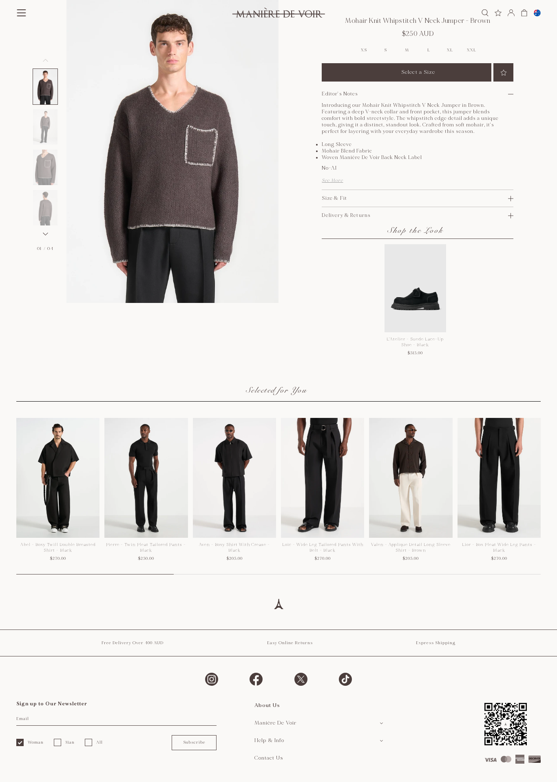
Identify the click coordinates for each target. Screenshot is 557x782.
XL (450, 50)
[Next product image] (45, 234)
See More (332, 180)
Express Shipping (435, 643)
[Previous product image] (45, 60)
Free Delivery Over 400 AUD (133, 643)
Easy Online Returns (290, 643)
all (99, 742)
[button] (45, 86)
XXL (471, 50)
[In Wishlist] (503, 72)
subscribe (194, 742)
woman (36, 742)
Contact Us (268, 758)
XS (364, 50)
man (70, 742)
